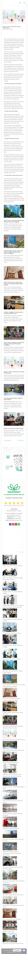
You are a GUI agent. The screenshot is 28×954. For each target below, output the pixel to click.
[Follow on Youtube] (16, 524)
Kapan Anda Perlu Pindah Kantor (14, 428)
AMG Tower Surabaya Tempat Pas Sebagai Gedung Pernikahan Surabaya (14, 344)
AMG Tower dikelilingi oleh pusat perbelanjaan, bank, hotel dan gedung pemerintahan (12, 853)
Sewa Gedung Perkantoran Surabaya (11, 659)
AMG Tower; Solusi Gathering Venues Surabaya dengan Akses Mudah (13, 283)
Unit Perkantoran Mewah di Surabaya (12, 633)
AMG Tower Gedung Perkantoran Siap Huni (13, 894)
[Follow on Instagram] (13, 524)
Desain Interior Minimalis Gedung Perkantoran (12, 27)
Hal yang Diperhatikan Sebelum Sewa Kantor (13, 398)
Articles (11, 29)
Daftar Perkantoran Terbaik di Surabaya (12, 565)
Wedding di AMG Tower (8, 931)
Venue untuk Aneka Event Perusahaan (12, 919)
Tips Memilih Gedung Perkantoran (11, 828)
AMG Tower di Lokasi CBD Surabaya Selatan (13, 943)
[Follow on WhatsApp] (19, 524)
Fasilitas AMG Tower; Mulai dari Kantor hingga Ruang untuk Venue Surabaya (13, 252)
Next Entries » (21, 440)
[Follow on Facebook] (10, 524)
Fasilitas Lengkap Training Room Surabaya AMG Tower (13, 312)
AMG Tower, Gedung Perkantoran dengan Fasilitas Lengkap (14, 221)
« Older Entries (7, 440)
